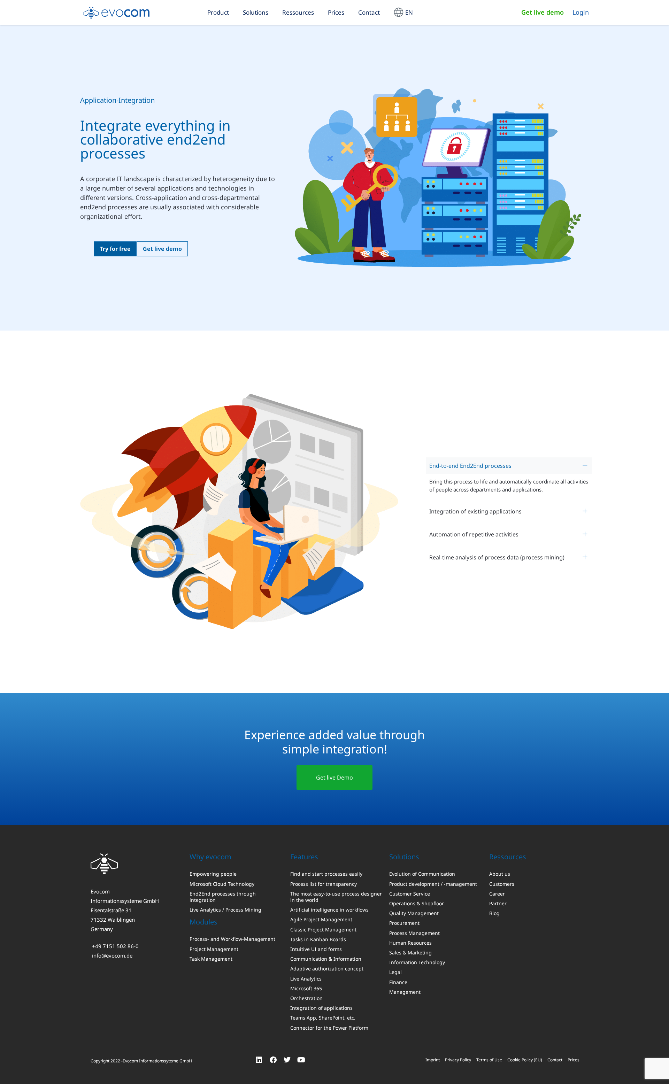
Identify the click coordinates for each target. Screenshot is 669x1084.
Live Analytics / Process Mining (225, 910)
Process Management (414, 933)
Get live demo (542, 12)
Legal (395, 972)
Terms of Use (489, 1060)
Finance (398, 982)
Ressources (298, 12)
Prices (336, 12)
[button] (509, 465)
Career (497, 894)
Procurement (404, 923)
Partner (498, 903)
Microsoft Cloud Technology (222, 884)
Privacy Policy (458, 1060)
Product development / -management (433, 884)
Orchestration (306, 998)
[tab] (509, 465)
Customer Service (409, 894)
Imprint (432, 1060)
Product (218, 12)
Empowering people (213, 874)
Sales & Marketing (410, 953)
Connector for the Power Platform (329, 1028)
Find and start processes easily (326, 874)
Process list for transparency (323, 884)
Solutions (255, 12)
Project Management (214, 949)
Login (580, 12)
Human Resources (410, 943)
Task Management (211, 959)
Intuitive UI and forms (316, 949)
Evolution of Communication (422, 874)
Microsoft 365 (306, 988)
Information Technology (417, 962)
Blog (494, 913)
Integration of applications (321, 1008)
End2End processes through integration (223, 897)
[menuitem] (403, 12)
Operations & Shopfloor (416, 903)
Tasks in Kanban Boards (318, 939)
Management (405, 992)
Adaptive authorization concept (326, 969)
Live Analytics (306, 979)
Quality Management (414, 913)
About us (499, 874)
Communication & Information (325, 959)
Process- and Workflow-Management (232, 939)
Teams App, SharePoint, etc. (322, 1018)
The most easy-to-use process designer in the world (336, 897)
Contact (369, 12)
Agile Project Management (321, 919)
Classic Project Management (323, 930)
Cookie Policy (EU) (524, 1060)
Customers (501, 884)
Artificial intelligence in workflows (329, 910)
